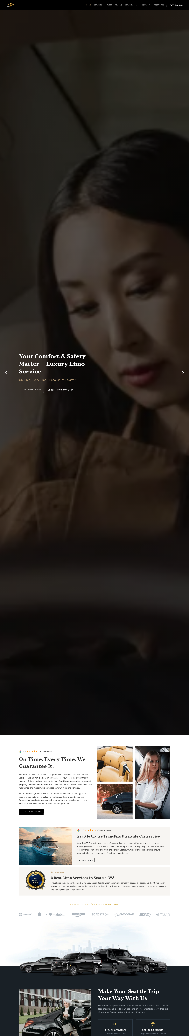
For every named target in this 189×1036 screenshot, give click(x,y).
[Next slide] (183, 372)
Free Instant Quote (31, 383)
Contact (146, 5)
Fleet (109, 5)
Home (88, 5)
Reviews (118, 5)
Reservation (159, 5)
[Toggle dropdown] (103, 5)
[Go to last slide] (6, 372)
